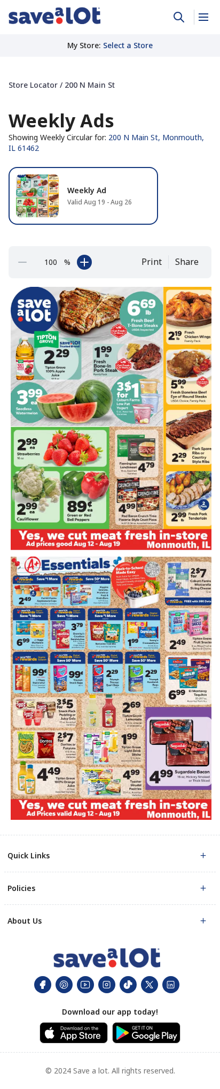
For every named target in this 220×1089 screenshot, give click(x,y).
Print (152, 262)
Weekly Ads (61, 120)
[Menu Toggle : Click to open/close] (202, 17)
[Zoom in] (84, 262)
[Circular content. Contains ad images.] (112, 553)
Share (187, 262)
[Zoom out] (22, 262)
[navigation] (110, 85)
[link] (54, 15)
